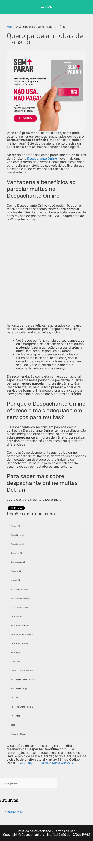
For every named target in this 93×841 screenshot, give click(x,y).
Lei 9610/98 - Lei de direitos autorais (45, 763)
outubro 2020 (15, 812)
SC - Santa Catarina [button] (20, 625)
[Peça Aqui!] (46, 91)
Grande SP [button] (16, 571)
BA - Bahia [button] (16, 652)
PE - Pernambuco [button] (19, 643)
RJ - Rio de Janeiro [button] (20, 589)
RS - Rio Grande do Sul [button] (22, 634)
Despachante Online (42, 158)
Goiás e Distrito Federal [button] (22, 670)
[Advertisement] (46, 272)
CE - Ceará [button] (16, 661)
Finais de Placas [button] (18, 734)
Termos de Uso (64, 831)
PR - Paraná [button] (16, 616)
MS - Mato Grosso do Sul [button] (23, 679)
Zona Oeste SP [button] (18, 562)
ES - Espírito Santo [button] (19, 607)
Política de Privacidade (34, 831)
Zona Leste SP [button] (18, 544)
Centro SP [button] (16, 526)
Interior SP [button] (16, 580)
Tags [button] (13, 725)
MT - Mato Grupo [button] (19, 688)
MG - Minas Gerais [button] (20, 598)
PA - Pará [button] (15, 716)
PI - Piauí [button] (15, 697)
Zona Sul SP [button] (17, 553)
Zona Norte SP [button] (18, 535)
